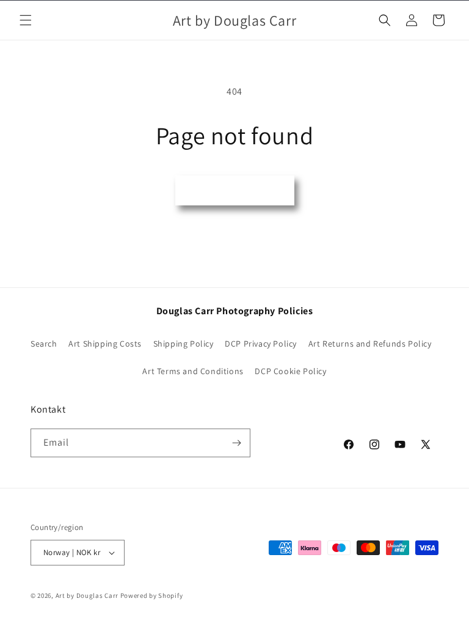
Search (44, 343)
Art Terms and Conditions (192, 371)
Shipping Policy (183, 343)
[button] (25, 20)
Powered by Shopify (151, 595)
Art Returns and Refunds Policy (370, 343)
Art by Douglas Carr (87, 595)
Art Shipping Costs (105, 343)
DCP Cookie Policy (290, 371)
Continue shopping (235, 190)
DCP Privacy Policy (261, 343)
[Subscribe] (236, 443)
